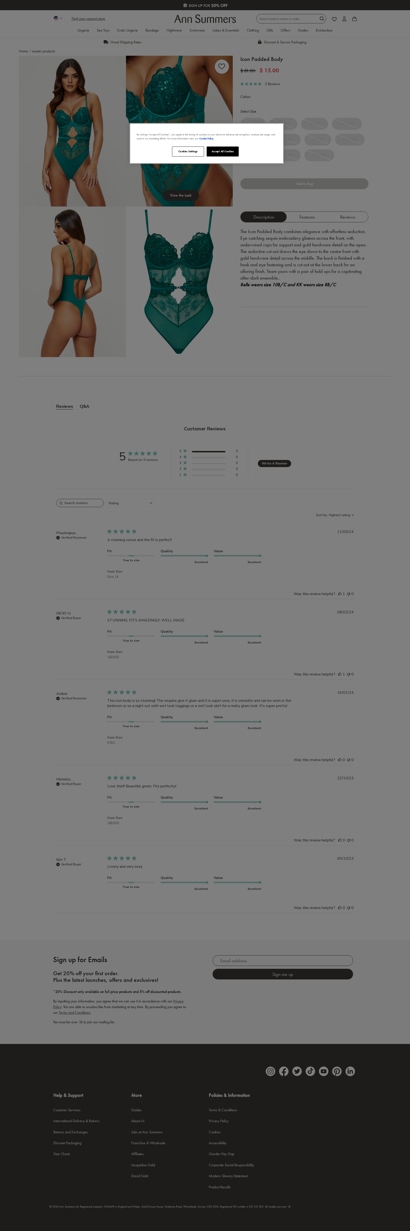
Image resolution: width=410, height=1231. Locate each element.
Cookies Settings (188, 151)
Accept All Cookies (223, 151)
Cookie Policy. (206, 138)
